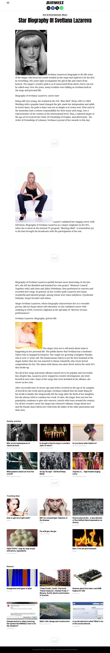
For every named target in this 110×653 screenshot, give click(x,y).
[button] (8, 2)
